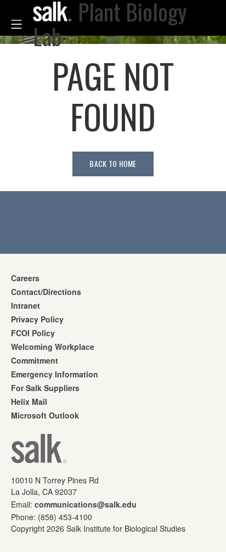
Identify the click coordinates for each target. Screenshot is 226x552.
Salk (39, 452)
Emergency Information (54, 374)
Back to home (112, 163)
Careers (25, 277)
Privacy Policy (37, 319)
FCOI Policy (33, 332)
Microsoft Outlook (45, 415)
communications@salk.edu (86, 504)
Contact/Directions (46, 291)
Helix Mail (29, 401)
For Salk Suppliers (45, 387)
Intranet (25, 305)
